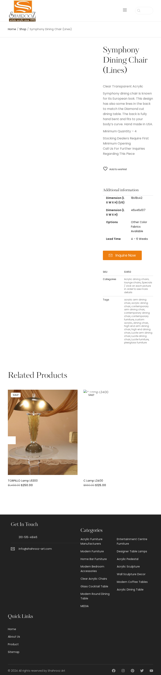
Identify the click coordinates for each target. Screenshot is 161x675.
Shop (22, 29)
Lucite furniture (140, 339)
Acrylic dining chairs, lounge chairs (136, 280)
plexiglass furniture (135, 342)
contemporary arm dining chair (136, 308)
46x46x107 (138, 210)
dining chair (140, 323)
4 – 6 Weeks (139, 239)
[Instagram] (123, 670)
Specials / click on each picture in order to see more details (138, 287)
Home (12, 29)
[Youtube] (151, 670)
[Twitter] (142, 670)
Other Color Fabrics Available (139, 226)
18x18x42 (136, 198)
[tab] (128, 190)
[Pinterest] (132, 670)
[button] (42, 434)
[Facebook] (113, 670)
